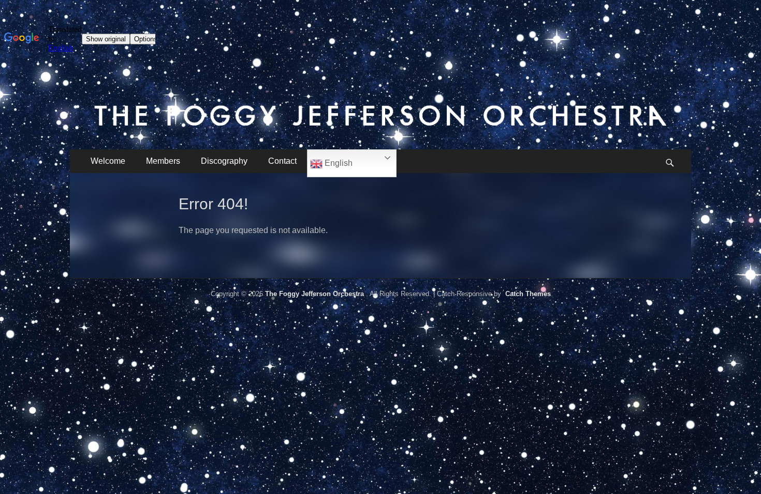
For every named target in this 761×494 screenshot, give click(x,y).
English (338, 163)
